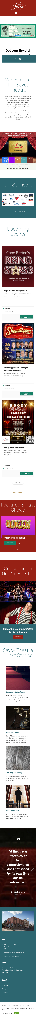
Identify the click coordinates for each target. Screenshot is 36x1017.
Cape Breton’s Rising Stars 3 (15, 290)
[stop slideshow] (18, 36)
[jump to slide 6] (10, 35)
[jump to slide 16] (29, 35)
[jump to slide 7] (12, 35)
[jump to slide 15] (27, 35)
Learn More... (16, 543)
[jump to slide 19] (34, 35)
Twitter (4, 970)
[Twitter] (18, 988)
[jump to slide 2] (3, 35)
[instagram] (21, 988)
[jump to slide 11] (19, 35)
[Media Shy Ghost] (18, 718)
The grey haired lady (14, 772)
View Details (26, 317)
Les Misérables (17, 537)
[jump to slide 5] (8, 35)
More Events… (18, 493)
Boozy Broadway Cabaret (14, 447)
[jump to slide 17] (30, 35)
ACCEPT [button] (16, 1013)
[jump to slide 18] (32, 35)
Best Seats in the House (15, 692)
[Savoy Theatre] (18, 6)
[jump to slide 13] (23, 35)
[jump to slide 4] (6, 35)
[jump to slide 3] (5, 35)
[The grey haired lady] (18, 758)
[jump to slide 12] (21, 35)
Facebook (5, 966)
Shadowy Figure (12, 810)
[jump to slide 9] (16, 35)
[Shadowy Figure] (18, 796)
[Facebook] (15, 988)
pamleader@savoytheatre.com (14, 933)
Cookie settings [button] (7, 1013)
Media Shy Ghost (12, 732)
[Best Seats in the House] (18, 678)
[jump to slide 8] (14, 35)
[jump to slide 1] (1, 35)
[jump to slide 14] (25, 35)
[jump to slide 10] (18, 35)
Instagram (5, 973)
